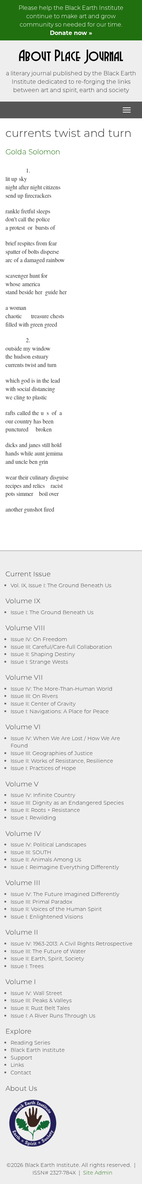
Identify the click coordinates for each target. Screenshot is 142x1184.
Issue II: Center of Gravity (43, 703)
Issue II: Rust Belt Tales (40, 1008)
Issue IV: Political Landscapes (48, 844)
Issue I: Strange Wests (39, 661)
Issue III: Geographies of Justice (52, 753)
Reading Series (30, 1042)
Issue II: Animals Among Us (46, 859)
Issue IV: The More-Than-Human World (62, 688)
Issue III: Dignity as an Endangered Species (67, 802)
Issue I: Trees (27, 966)
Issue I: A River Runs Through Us (53, 1015)
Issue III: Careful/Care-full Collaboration (61, 646)
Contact (21, 1072)
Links (17, 1064)
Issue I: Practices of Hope (43, 768)
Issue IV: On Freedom (39, 639)
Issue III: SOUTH (31, 852)
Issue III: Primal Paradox (41, 901)
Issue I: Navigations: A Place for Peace (60, 711)
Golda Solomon (32, 151)
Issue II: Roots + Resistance (45, 809)
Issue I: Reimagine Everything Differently (65, 867)
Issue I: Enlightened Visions (47, 916)
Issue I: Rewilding (33, 817)
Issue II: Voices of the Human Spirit (56, 908)
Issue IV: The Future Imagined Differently (65, 894)
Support (21, 1057)
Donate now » (71, 32)
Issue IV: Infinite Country (43, 795)
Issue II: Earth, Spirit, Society (47, 958)
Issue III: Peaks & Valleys (41, 1000)
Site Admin (98, 1172)
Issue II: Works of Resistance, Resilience (62, 760)
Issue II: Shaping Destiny (43, 654)
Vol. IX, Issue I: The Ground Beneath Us (61, 585)
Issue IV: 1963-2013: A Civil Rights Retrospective (72, 943)
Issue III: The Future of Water (48, 951)
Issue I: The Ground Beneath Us (52, 612)
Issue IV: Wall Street (36, 993)
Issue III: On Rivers (34, 695)
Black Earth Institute (38, 1049)
